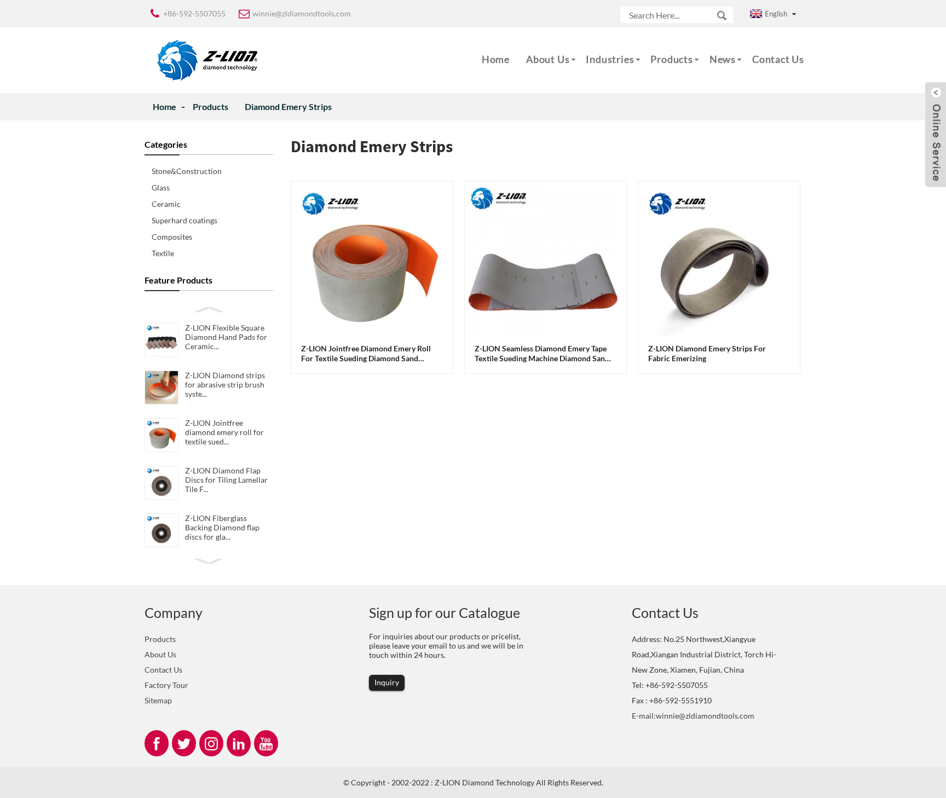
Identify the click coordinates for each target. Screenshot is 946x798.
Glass (161, 187)
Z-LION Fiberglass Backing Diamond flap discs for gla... (222, 527)
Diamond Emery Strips (288, 106)
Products (671, 59)
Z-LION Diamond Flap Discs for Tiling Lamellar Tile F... (226, 480)
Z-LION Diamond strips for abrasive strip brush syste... (225, 384)
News (723, 59)
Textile (163, 253)
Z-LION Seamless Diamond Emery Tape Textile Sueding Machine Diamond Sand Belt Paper (542, 353)
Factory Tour (166, 685)
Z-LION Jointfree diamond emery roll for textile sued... (224, 432)
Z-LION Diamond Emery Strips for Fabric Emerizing (707, 353)
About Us (547, 59)
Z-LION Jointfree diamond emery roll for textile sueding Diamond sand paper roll (366, 353)
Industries (610, 59)
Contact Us (778, 59)
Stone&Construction (187, 171)
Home (496, 59)
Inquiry (386, 682)
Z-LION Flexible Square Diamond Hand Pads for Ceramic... (226, 337)
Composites (172, 236)
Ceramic (166, 204)
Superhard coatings (184, 220)
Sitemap (158, 700)
